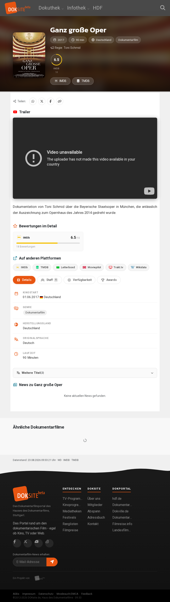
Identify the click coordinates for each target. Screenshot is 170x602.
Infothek (77, 8)
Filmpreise (70, 530)
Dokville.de (120, 511)
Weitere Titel (33, 373)
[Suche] (163, 7)
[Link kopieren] (59, 101)
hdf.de (116, 499)
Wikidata (141, 267)
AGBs (16, 593)
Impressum (28, 593)
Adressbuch (96, 517)
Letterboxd (68, 267)
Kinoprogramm (73, 505)
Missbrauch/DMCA (67, 593)
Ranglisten (70, 524)
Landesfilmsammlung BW (122, 530)
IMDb (24, 267)
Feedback (86, 593)
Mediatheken (72, 511)
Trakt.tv (118, 267)
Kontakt (92, 524)
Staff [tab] (51, 280)
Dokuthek (50, 8)
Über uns (93, 499)
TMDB (85, 81)
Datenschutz (46, 593)
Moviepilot (94, 267)
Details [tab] (27, 280)
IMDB (62, 81)
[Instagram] (49, 543)
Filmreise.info (122, 524)
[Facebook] (50, 101)
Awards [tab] (111, 280)
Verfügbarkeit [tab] (82, 280)
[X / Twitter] (41, 101)
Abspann (93, 511)
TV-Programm (73, 499)
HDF (97, 8)
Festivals (69, 517)
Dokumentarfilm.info (122, 505)
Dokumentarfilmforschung (122, 517)
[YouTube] (38, 543)
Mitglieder (94, 505)
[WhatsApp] (32, 101)
